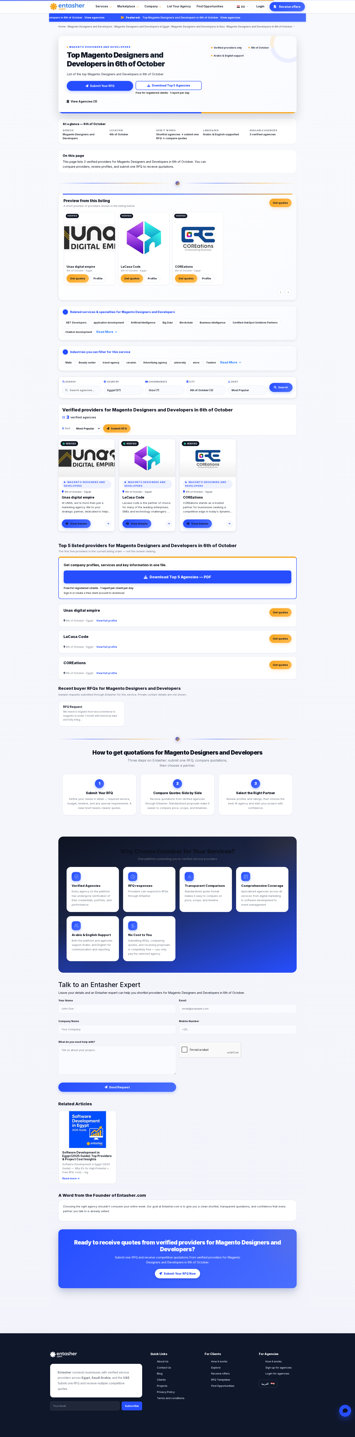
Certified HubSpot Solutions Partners (255, 322)
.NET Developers (75, 322)
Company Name (68, 1021)
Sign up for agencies (278, 1367)
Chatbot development (78, 332)
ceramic (131, 362)
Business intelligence (213, 322)
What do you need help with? (76, 1041)
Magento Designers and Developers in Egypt (141, 26)
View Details (78, 523)
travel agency (111, 362)
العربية (265, 1383)
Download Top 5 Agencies (171, 85)
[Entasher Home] (67, 6)
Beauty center (87, 362)
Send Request (119, 1087)
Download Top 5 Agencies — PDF (180, 577)
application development (108, 322)
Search (283, 387)
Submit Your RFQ (102, 86)
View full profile (106, 620)
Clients (161, 1379)
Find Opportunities (210, 6)
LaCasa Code (131, 266)
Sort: (68, 428)
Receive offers (220, 1373)
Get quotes (280, 202)
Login (260, 6)
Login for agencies (277, 1373)
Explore (216, 1367)
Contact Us (164, 1367)
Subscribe (132, 1405)
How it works (219, 1361)
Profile (98, 278)
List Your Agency (179, 6)
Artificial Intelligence (143, 322)
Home (62, 26)
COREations (184, 266)
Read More (104, 332)
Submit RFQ (119, 428)
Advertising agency (155, 362)
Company (151, 6)
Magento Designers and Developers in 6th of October (259, 26)
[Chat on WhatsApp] (345, 1411)
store (196, 362)
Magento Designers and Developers (90, 26)
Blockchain (186, 322)
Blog (160, 1373)
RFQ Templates (220, 1379)
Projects (162, 1385)
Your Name (65, 1000)
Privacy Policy (166, 1392)
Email (182, 1000)
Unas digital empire (81, 266)
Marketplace (126, 6)
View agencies (79, 17)
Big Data (168, 322)
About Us (162, 1361)
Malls (68, 362)
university (180, 362)
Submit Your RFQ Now (180, 1273)
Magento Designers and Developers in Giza (198, 26)
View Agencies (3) (84, 101)
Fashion (211, 362)
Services (102, 6)
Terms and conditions (170, 1398)
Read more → (71, 1178)
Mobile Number (189, 1021)
